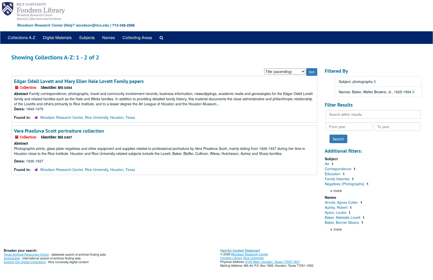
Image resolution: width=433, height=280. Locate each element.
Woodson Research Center (40, 25)
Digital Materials (57, 37)
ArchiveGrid (12, 258)
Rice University (253, 258)
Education (333, 173)
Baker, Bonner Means (342, 222)
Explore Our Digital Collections (25, 262)
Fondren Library (231, 258)
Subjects (87, 37)
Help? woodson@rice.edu (87, 25)
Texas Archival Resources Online (26, 254)
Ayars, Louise (336, 212)
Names (108, 37)
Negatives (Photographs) (345, 183)
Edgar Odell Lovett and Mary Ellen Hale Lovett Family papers (79, 81)
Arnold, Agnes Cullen (342, 202)
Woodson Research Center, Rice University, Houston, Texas (87, 117)
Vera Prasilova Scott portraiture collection (59, 131)
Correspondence (338, 168)
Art (327, 163)
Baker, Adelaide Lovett (343, 217)
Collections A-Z (21, 37)
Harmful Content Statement (240, 250)
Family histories (338, 178)
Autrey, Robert (337, 207)
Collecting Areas (137, 37)
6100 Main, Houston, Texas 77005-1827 (272, 261)
